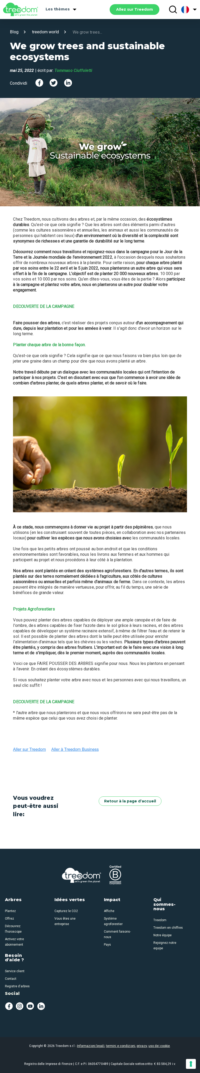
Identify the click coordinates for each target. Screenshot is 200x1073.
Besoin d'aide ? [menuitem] (14, 958)
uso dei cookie (159, 1046)
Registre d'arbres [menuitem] (17, 986)
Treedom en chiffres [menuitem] (168, 927)
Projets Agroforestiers (34, 609)
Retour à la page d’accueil (130, 801)
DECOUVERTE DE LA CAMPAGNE (43, 306)
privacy (142, 1046)
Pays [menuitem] (107, 944)
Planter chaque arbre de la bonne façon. (49, 344)
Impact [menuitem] (112, 899)
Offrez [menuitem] (9, 918)
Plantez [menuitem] (10, 911)
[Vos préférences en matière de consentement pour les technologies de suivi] (191, 1064)
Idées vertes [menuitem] (69, 899)
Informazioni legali (90, 1046)
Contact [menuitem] (10, 979)
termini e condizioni (120, 1046)
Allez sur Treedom (134, 9)
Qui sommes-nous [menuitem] (164, 904)
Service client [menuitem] (14, 971)
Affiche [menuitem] (109, 911)
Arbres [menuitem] (13, 899)
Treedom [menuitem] (159, 920)
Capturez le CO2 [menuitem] (66, 911)
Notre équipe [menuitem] (162, 935)
